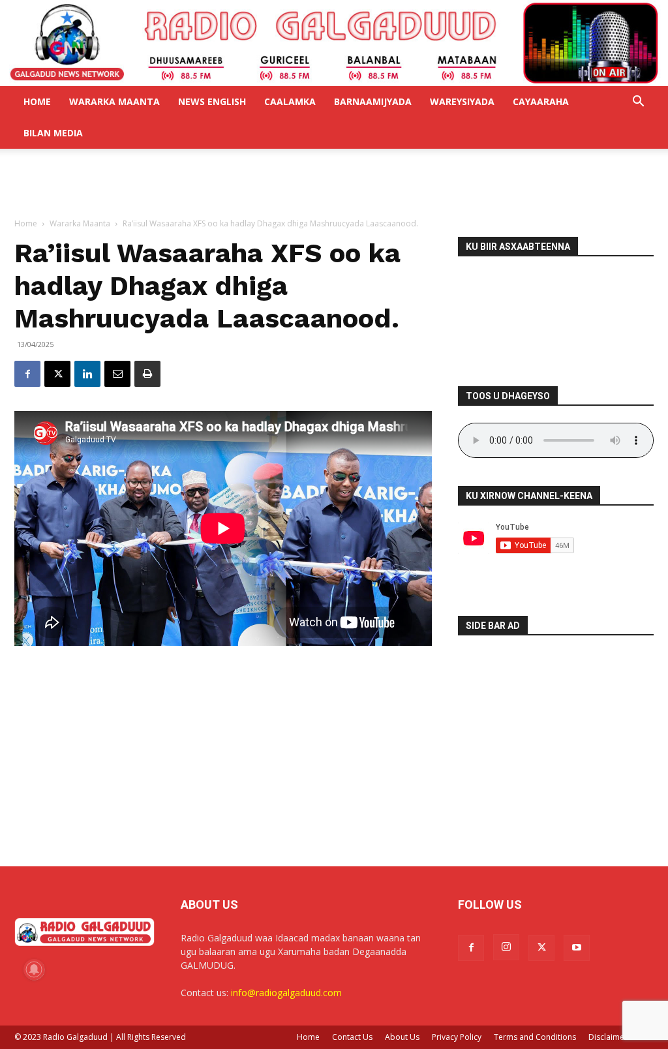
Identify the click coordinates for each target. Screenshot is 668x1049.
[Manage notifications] (33, 969)
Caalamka (290, 101)
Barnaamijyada (373, 101)
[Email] (117, 374)
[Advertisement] (334, 184)
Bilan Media (53, 133)
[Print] (147, 374)
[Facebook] (27, 374)
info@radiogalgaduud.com (286, 992)
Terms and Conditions (535, 1036)
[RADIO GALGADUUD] (334, 43)
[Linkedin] (87, 374)
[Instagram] (506, 947)
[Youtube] (577, 948)
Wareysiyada (462, 101)
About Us (402, 1036)
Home (37, 101)
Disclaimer (608, 1036)
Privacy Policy (456, 1036)
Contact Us (352, 1036)
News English (212, 101)
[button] (638, 103)
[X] (57, 374)
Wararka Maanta (114, 101)
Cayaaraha (541, 101)
